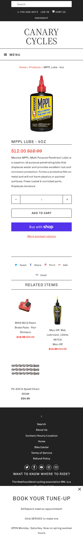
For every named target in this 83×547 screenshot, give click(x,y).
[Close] (79, 489)
